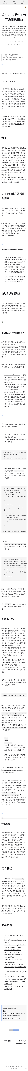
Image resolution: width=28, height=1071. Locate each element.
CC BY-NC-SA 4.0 (15, 1019)
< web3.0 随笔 (6, 1041)
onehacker (13, 1008)
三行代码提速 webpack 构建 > (21, 1043)
